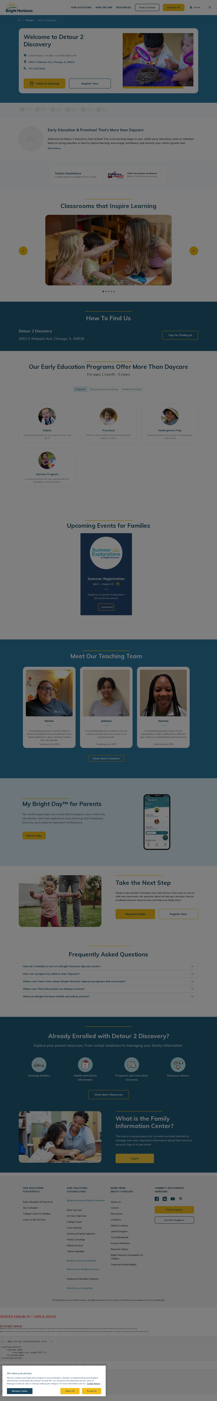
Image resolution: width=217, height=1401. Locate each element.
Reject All (70, 1391)
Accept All (91, 1391)
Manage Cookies (20, 1391)
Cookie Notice (93, 1383)
